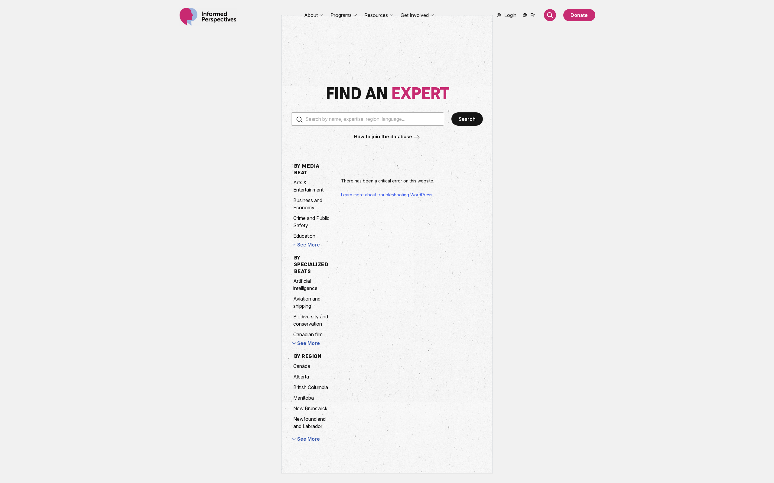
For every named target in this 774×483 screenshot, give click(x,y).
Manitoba (303, 398)
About (311, 15)
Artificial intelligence (305, 284)
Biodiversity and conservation (310, 320)
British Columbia (310, 387)
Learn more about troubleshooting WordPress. (387, 194)
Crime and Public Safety (311, 221)
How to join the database (383, 137)
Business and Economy (307, 204)
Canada (301, 366)
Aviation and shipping (306, 302)
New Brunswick (310, 408)
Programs (341, 15)
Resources (376, 15)
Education (304, 236)
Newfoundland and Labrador (309, 422)
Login (510, 15)
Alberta (301, 377)
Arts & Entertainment (308, 186)
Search (467, 119)
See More (308, 245)
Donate (579, 15)
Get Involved (415, 15)
